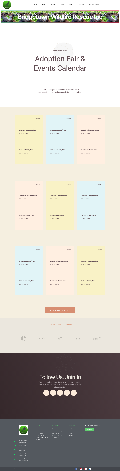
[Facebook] (46, 393)
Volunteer (62, 4)
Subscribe (81, 4)
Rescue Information (94, 4)
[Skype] (74, 393)
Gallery (71, 4)
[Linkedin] (67, 393)
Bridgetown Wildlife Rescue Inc (60, 16)
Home (35, 4)
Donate (53, 4)
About (43, 4)
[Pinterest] (81, 469)
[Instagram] (60, 393)
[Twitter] (53, 393)
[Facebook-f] (76, 469)
